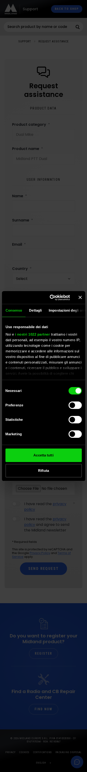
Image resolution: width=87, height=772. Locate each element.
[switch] (75, 405)
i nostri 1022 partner (32, 334)
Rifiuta (43, 471)
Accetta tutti (43, 455)
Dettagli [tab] (35, 310)
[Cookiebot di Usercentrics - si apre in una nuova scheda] (52, 298)
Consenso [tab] (13, 310)
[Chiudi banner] (80, 297)
